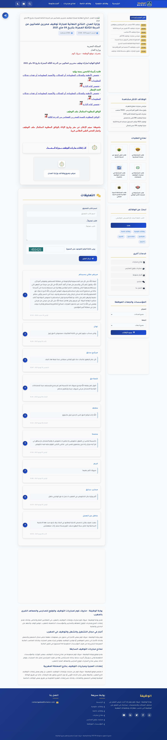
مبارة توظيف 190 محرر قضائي (136, 126)
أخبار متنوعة (54, 4)
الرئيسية (116, 4)
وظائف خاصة (85, 4)
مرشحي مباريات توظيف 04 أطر (132, 36)
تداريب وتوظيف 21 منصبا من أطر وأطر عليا (128, 48)
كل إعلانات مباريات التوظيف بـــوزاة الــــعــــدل (66, 148)
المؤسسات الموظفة (95, 724)
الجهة (144, 320)
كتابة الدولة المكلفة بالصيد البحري (131, 44)
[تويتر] (136, 715)
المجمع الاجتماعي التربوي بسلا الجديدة (130, 40)
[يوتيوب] (124, 715)
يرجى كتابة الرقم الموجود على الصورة (80, 249)
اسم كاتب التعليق (89, 209)
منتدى (139, 282)
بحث (128, 225)
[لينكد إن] (130, 715)
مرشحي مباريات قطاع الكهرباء (136, 106)
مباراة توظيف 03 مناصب (134, 32)
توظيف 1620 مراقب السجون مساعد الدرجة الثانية (129, 122)
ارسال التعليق (86, 258)
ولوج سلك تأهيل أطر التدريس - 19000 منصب (130, 110)
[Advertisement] (61, 576)
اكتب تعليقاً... (91, 221)
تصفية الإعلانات (127, 332)
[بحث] (29, 3)
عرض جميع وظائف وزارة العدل (62, 174)
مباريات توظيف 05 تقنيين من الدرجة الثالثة (129, 29)
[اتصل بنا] (23, 3)
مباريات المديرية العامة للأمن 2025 (134, 114)
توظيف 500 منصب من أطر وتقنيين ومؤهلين (128, 25)
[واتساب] (149, 715)
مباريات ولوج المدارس (133, 269)
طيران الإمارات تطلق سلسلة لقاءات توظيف (128, 51)
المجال (143, 309)
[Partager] (5, 15)
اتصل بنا (139, 288)
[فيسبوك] (143, 715)
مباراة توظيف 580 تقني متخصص (134, 118)
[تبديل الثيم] (17, 3)
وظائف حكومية (101, 4)
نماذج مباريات (69, 4)
